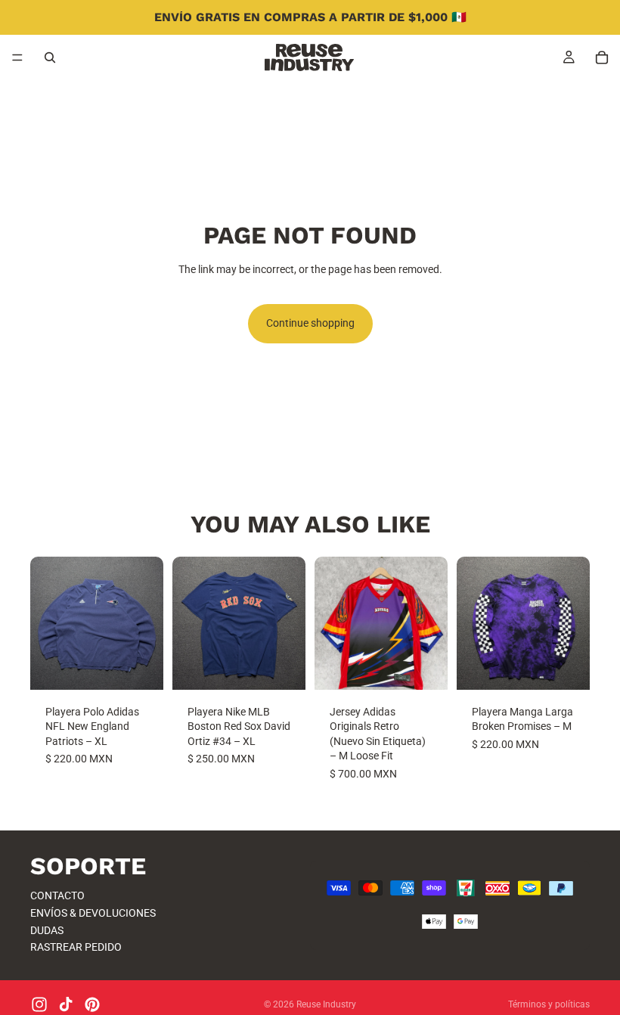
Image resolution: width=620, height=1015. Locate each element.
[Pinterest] (92, 1004)
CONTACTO (57, 896)
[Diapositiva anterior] (47, 623)
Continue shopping (310, 323)
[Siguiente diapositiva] (146, 623)
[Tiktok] (66, 1004)
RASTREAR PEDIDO (76, 948)
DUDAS (47, 930)
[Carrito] (601, 57)
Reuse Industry (326, 1004)
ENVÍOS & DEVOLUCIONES (93, 913)
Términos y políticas (549, 1004)
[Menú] (17, 57)
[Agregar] (139, 666)
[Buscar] (50, 57)
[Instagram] (39, 1004)
